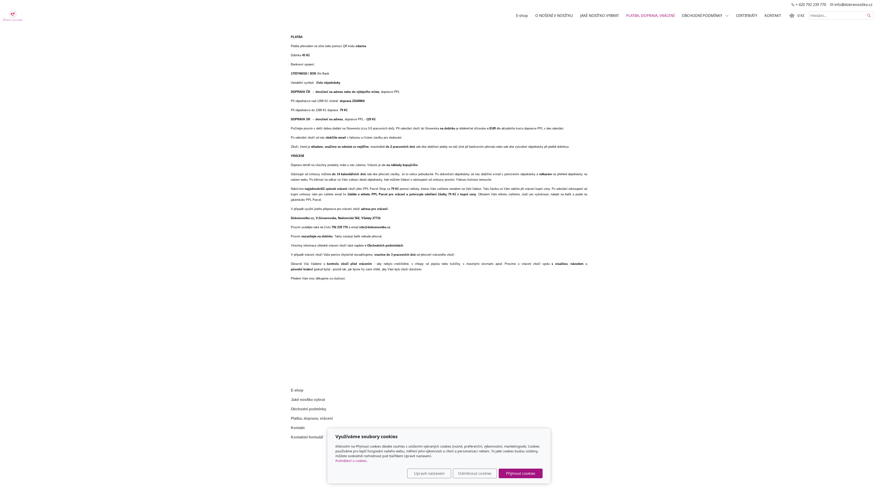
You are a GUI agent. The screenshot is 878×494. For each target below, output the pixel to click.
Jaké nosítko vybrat (308, 400)
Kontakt (298, 428)
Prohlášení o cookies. (351, 461)
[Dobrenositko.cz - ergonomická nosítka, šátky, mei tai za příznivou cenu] (13, 15)
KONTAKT (773, 15)
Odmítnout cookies (475, 473)
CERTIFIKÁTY (746, 15)
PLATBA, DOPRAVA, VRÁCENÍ (650, 15)
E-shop (522, 15)
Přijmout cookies (520, 473)
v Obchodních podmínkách (384, 245)
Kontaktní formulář (307, 437)
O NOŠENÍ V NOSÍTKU (554, 15)
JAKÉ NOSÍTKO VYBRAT (599, 15)
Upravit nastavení (429, 473)
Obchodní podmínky (308, 409)
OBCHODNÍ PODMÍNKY (702, 15)
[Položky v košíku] (791, 15)
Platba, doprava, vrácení (312, 418)
